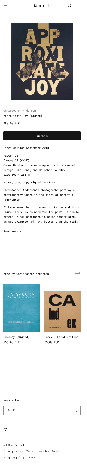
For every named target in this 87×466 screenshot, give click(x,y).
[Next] (78, 273)
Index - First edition (61, 337)
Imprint (57, 451)
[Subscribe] (75, 410)
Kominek (20, 444)
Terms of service (37, 451)
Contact (33, 457)
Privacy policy (13, 451)
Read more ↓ (12, 231)
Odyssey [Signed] (16, 337)
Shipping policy (14, 457)
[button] (5, 5)
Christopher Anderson (19, 110)
